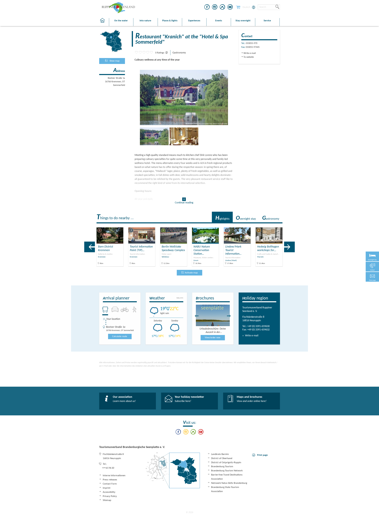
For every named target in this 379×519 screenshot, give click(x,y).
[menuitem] (246, 7)
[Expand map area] (305, 225)
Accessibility (109, 492)
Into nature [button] (145, 21)
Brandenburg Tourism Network (227, 470)
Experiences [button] (194, 21)
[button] (372, 277)
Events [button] (218, 21)
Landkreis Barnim (220, 454)
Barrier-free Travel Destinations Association (227, 477)
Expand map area (293, 225)
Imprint (106, 488)
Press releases (110, 479)
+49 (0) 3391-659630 (258, 326)
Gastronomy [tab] (270, 218)
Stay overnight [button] (243, 21)
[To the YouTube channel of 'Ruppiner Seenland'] (230, 7)
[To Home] (104, 22)
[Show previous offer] (89, 247)
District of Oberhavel (221, 458)
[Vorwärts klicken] (230, 316)
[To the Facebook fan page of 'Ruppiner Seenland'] (207, 7)
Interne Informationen (114, 475)
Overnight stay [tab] (246, 218)
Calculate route (119, 336)
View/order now (212, 337)
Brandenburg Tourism (222, 466)
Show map (114, 61)
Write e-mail (251, 335)
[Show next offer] (289, 247)
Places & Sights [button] (169, 21)
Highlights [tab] (222, 218)
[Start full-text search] (277, 7)
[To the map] (173, 470)
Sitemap (107, 500)
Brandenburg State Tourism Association (225, 489)
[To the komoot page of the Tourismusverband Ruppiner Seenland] (222, 7)
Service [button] (267, 21)
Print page (262, 455)
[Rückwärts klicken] (195, 316)
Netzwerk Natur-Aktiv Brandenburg (229, 483)
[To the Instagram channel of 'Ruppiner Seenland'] (214, 7)
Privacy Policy (110, 496)
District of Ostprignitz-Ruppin (226, 462)
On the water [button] (121, 21)
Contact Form (110, 484)
